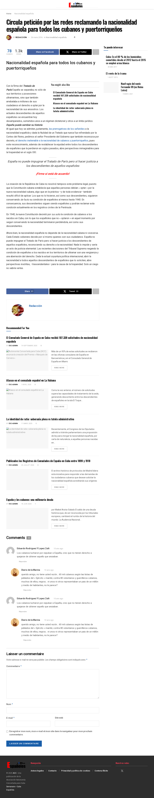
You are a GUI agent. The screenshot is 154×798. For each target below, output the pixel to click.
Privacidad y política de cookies (75, 770)
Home (8, 13)
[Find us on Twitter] (122, 771)
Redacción (21, 37)
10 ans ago (58, 548)
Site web (59, 717)
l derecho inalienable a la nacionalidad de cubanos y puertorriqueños (52, 140)
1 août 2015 (112, 77)
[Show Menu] (7, 4)
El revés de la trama (116, 73)
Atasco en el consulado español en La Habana (75, 103)
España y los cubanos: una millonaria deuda (29, 500)
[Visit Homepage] (77, 5)
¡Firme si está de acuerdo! (52, 174)
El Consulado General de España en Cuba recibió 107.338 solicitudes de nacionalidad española (74, 95)
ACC (15, 773)
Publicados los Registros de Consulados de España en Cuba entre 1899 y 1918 (48, 461)
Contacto (52, 770)
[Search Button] (146, 4)
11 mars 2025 (26, 423)
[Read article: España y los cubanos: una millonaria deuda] (27, 518)
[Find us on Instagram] (127, 771)
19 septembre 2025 (29, 345)
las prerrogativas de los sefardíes (66, 128)
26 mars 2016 (37, 37)
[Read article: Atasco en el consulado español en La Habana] (27, 399)
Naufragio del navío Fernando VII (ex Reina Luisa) (132, 87)
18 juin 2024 (26, 504)
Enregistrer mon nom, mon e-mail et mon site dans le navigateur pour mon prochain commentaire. (50, 733)
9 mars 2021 (127, 94)
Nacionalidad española (24, 13)
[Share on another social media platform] (95, 52)
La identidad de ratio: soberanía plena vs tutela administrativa (73, 109)
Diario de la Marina (30, 570)
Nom (9, 704)
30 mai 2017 (112, 67)
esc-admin (13, 345)
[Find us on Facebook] (117, 771)
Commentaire (14, 666)
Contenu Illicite (101, 770)
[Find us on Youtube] (133, 771)
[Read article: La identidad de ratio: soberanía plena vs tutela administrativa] (27, 438)
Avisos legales (37, 770)
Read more (60, 367)
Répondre (23, 561)
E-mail (10, 718)
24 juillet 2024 (27, 465)
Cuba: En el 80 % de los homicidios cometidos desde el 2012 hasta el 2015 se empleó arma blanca (126, 60)
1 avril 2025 (26, 384)
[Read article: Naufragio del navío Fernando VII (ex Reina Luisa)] (111, 87)
